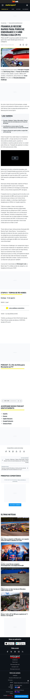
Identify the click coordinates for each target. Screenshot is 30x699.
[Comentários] (27, 44)
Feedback (15, 675)
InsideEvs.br (15, 659)
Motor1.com (15, 662)
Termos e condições (10, 691)
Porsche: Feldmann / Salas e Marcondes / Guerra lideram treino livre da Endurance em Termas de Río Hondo (15, 122)
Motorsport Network (12, 695)
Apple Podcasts (7, 418)
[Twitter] (9, 451)
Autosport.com (15, 666)
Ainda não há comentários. (15, 480)
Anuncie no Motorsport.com (15, 677)
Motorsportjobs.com (15, 664)
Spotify (5, 413)
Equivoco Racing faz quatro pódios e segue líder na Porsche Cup (15, 131)
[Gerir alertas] (24, 451)
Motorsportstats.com (15, 669)
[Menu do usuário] (27, 5)
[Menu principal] (2, 5)
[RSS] (22, 651)
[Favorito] (23, 44)
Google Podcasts (8, 421)
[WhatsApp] (13, 451)
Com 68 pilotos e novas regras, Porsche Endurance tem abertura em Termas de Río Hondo (15, 126)
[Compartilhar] (20, 44)
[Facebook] (6, 451)
